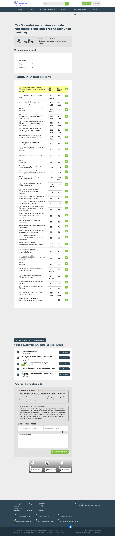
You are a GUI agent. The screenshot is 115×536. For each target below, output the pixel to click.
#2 (20, 406)
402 (51, 109)
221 (51, 158)
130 (19, 42)
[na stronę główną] (23, 3)
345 (59, 264)
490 (51, 105)
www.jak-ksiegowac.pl (23, 516)
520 (51, 132)
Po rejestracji (64, 352)
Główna (20, 9)
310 (51, 96)
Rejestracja (96, 3)
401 (59, 102)
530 (51, 118)
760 (59, 203)
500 (59, 105)
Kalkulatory (17, 510)
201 (59, 109)
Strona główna (19, 504)
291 (59, 300)
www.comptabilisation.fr (45, 521)
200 (51, 177)
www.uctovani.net (43, 516)
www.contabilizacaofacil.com (69, 521)
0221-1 (31, 42)
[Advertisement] (43, 18)
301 (59, 150)
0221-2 (51, 98)
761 (51, 264)
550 (51, 125)
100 (59, 96)
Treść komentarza (25, 434)
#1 (20, 390)
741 (51, 162)
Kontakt (29, 510)
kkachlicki (24, 390)
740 (26, 42)
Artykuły (31, 9)
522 (51, 139)
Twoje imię (28, 428)
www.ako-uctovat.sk (66, 516)
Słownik (95, 9)
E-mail (52, 428)
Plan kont (64, 9)
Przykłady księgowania (47, 9)
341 (51, 209)
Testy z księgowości (79, 9)
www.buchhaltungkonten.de (25, 521)
